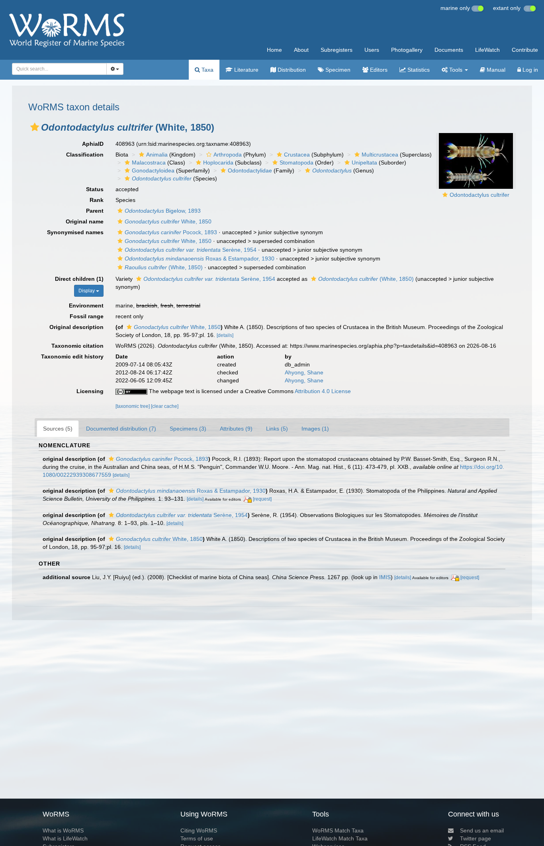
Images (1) (315, 428)
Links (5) (277, 428)
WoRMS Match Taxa (338, 830)
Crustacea (297, 154)
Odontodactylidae (250, 170)
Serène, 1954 (190, 250)
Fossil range (87, 316)
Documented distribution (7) (121, 428)
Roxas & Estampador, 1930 (199, 258)
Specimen (337, 70)
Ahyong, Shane (304, 372)
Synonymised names (75, 232)
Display (87, 291)
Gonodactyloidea (153, 170)
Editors (377, 70)
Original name (85, 221)
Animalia (157, 154)
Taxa (206, 70)
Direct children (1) (79, 279)
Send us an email (482, 830)
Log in (529, 70)
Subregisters (336, 50)
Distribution (291, 70)
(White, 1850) (164, 267)
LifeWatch (487, 50)
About (301, 50)
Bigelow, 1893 (163, 211)
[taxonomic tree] (133, 406)
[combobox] (59, 69)
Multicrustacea (380, 154)
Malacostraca (149, 162)
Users (371, 50)
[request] (262, 499)
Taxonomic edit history (72, 356)
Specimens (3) (188, 428)
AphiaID (93, 144)
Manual (495, 70)
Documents (448, 50)
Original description (76, 327)
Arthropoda (227, 154)
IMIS (385, 577)
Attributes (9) (236, 428)
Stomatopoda (296, 162)
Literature (245, 70)
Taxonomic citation (77, 346)
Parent (95, 211)
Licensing (90, 391)
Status (95, 189)
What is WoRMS (63, 830)
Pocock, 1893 (171, 232)
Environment (86, 305)
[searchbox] (57, 68)
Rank (97, 200)
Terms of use (196, 838)
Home (274, 50)
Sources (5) (57, 428)
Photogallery (407, 50)
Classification (85, 154)
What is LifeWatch (65, 838)
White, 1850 (168, 221)
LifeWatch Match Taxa (340, 838)
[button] (34, 127)
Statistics (418, 70)
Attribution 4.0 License (323, 391)
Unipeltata (364, 162)
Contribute (525, 50)
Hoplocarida (218, 162)
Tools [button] (456, 70)
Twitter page (475, 838)
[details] (225, 335)
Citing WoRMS (198, 830)
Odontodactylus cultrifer (479, 195)
